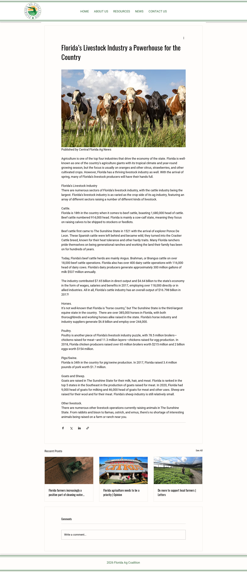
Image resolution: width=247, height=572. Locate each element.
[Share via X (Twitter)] (71, 428)
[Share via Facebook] (63, 428)
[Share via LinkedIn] (79, 428)
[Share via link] (87, 428)
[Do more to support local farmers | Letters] (178, 470)
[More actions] (184, 38)
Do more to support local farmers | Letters (177, 492)
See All (199, 450)
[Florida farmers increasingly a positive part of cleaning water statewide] (69, 470)
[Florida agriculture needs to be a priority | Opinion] (123, 470)
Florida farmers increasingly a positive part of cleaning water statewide (66, 492)
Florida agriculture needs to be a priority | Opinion (121, 492)
